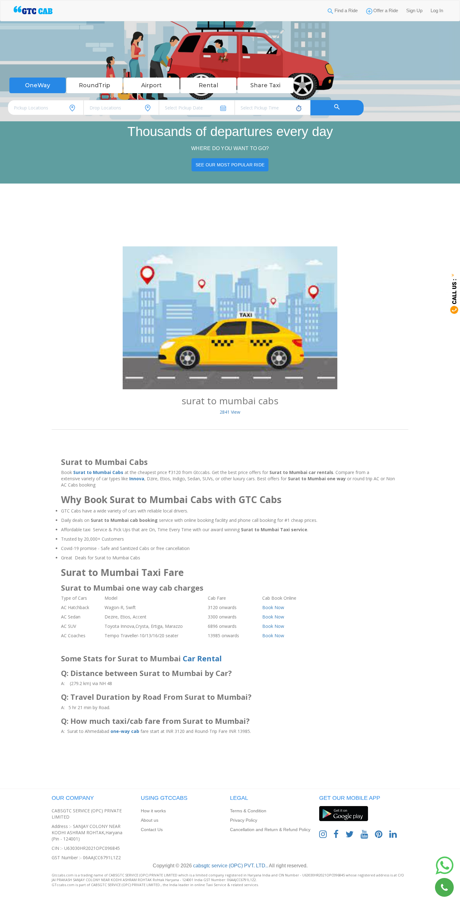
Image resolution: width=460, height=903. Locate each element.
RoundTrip (94, 85)
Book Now (273, 607)
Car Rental (202, 658)
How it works (153, 810)
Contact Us (152, 829)
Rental (208, 85)
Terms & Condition (248, 810)
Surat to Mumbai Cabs (98, 472)
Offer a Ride (385, 10)
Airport (151, 85)
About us (149, 820)
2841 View (230, 412)
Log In (437, 10)
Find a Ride (346, 10)
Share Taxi (265, 85)
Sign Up (414, 10)
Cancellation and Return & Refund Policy (270, 829)
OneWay (37, 85)
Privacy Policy (243, 820)
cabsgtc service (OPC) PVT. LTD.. (230, 865)
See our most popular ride (230, 164)
